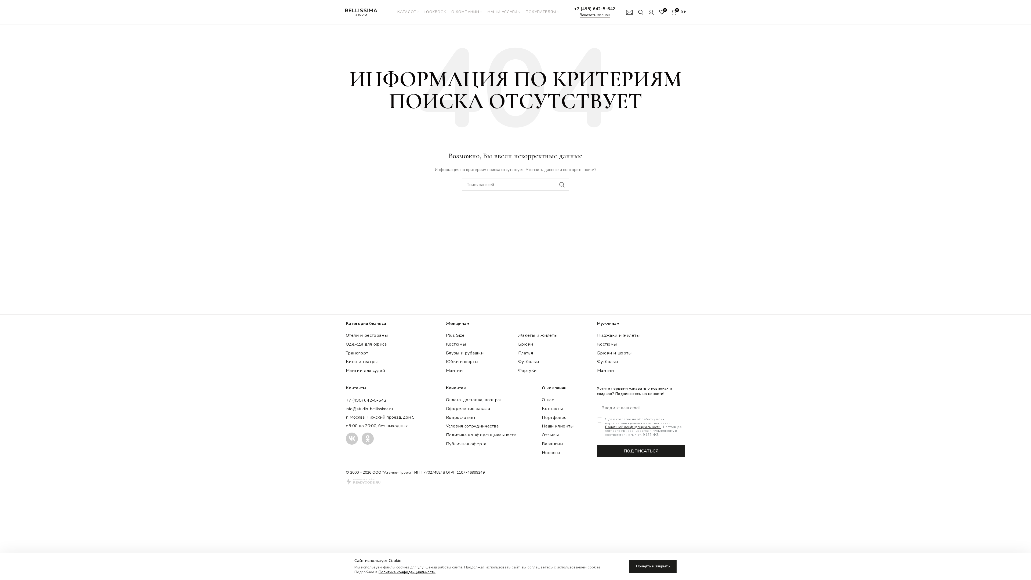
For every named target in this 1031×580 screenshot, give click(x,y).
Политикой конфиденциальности (633, 427)
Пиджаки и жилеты (618, 335)
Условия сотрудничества (472, 426)
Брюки (525, 344)
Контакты (552, 409)
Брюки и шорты (614, 353)
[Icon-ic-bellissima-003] (352, 439)
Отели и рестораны (367, 335)
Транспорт (357, 353)
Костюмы (456, 344)
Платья (525, 353)
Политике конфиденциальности (407, 572)
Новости (551, 453)
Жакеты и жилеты (538, 335)
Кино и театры (362, 362)
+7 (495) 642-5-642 (594, 9)
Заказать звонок (595, 14)
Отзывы (550, 435)
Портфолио (554, 418)
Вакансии (552, 444)
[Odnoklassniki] (368, 439)
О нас (548, 400)
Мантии (454, 371)
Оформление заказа (468, 409)
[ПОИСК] (562, 185)
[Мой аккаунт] (651, 12)
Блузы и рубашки (465, 353)
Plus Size (455, 335)
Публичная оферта (466, 444)
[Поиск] (641, 12)
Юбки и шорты (462, 362)
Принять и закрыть (653, 566)
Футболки (528, 362)
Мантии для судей (365, 371)
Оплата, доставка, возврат (474, 400)
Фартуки (527, 371)
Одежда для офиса (366, 344)
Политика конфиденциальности (481, 435)
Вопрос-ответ (461, 418)
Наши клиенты (558, 426)
